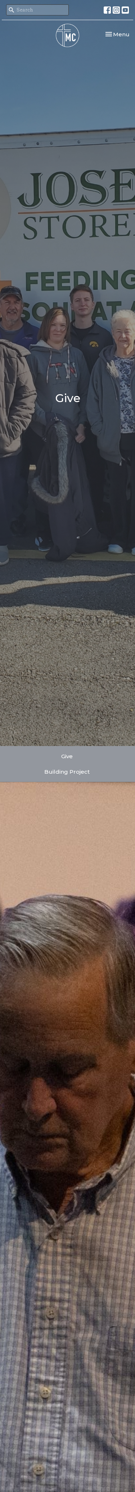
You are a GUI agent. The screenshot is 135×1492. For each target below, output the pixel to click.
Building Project (67, 771)
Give (67, 756)
